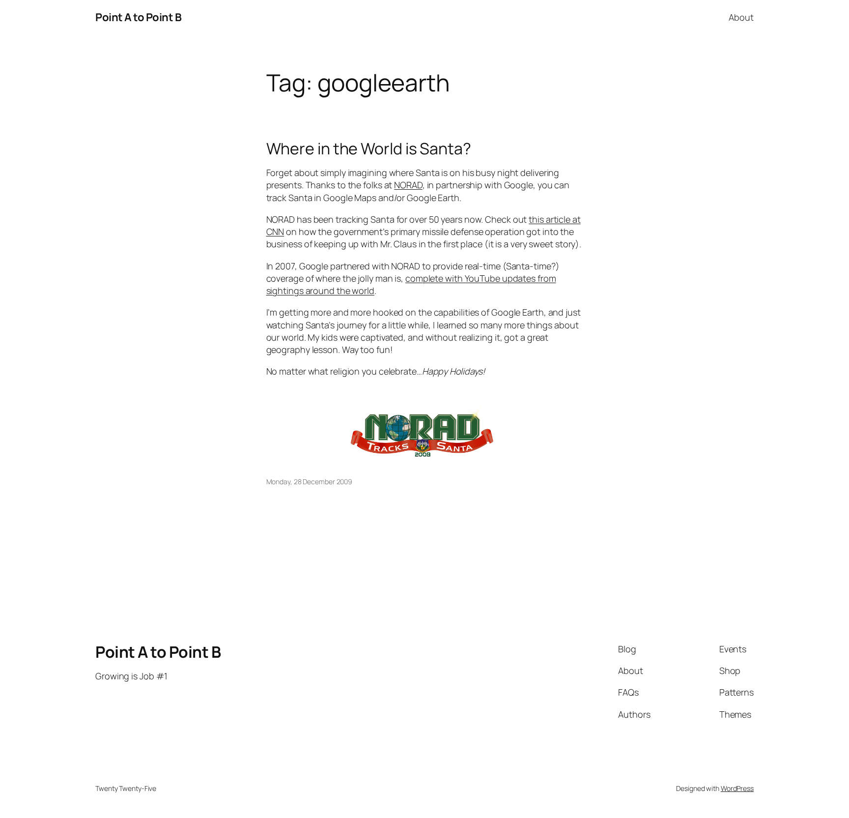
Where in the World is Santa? (368, 148)
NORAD (408, 185)
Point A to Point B (138, 17)
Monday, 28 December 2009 (309, 481)
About (741, 17)
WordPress (737, 788)
